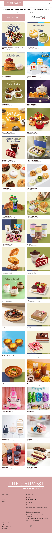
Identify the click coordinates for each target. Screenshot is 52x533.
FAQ (3, 524)
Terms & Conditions (6, 526)
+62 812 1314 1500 (31, 499)
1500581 (30, 497)
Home (4, 6)
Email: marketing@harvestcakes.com (33, 512)
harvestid (29, 502)
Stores (3, 499)
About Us (4, 497)
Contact (3, 501)
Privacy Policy (5, 528)
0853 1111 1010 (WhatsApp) (32, 520)
